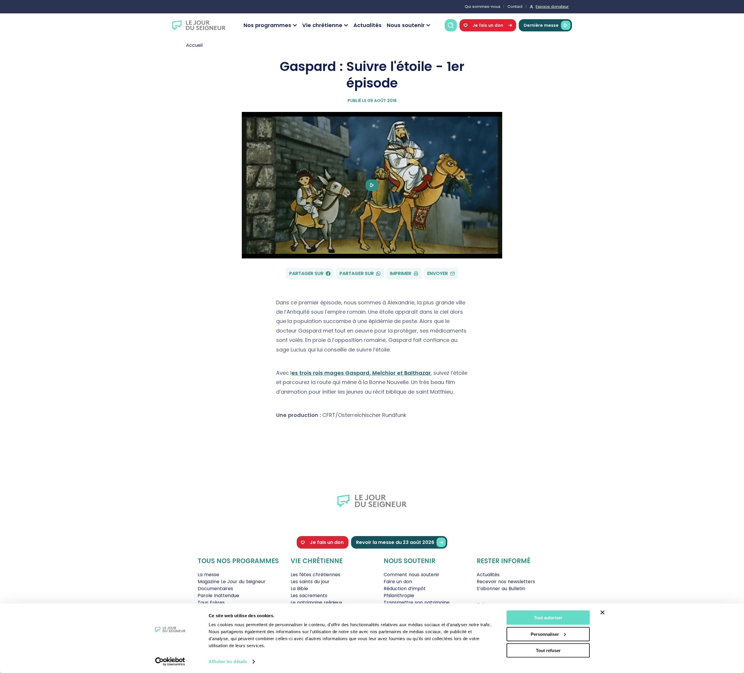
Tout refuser (548, 650)
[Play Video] (372, 185)
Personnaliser (545, 633)
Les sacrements (309, 595)
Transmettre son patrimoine (417, 602)
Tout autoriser (548, 617)
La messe (208, 574)
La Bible (299, 588)
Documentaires (215, 588)
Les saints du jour (310, 581)
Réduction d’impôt (405, 588)
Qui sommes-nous (482, 6)
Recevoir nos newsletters (506, 581)
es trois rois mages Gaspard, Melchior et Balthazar (361, 372)
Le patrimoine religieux (316, 602)
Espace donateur (552, 6)
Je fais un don (488, 25)
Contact (515, 6)
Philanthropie (399, 595)
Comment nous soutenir (411, 574)
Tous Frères (211, 602)
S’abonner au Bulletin (501, 588)
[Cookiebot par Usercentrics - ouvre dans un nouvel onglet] (170, 661)
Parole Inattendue (218, 595)
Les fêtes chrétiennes (315, 574)
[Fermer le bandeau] (602, 612)
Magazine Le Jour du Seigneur (232, 581)
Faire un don (398, 581)
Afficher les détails (228, 661)
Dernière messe (541, 25)
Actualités (367, 25)
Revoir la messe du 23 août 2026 (395, 542)
